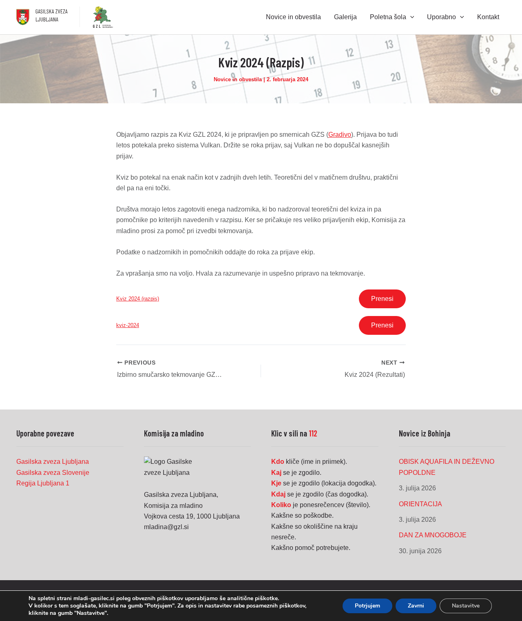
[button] (410, 17)
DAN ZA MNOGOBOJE (433, 535)
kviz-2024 (127, 325)
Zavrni (416, 606)
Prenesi (382, 298)
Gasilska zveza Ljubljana (52, 461)
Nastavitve (466, 606)
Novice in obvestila (238, 79)
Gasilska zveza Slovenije (52, 472)
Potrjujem (367, 606)
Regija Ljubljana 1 (42, 483)
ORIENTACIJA (420, 504)
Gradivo (339, 134)
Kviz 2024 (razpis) (137, 299)
